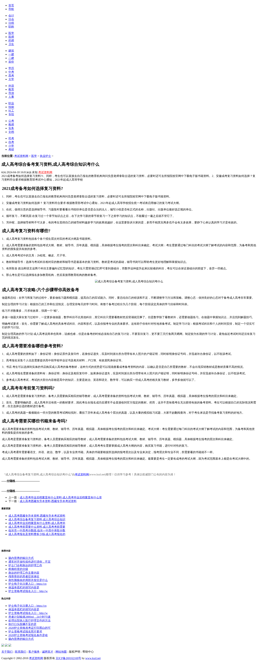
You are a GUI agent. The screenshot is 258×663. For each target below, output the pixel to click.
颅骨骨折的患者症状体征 (23, 576)
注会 (11, 19)
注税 (11, 22)
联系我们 (20, 651)
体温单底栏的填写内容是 (23, 587)
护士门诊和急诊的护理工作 (25, 565)
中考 (11, 71)
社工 (11, 110)
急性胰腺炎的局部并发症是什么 (28, 580)
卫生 (11, 44)
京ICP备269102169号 (68, 658)
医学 (11, 33)
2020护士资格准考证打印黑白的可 (29, 627)
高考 (11, 75)
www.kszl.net (93, 658)
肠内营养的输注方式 (21, 557)
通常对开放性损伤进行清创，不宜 (29, 561)
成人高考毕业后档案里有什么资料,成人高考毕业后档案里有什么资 (61, 497)
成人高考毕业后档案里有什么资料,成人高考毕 (36, 523)
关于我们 (7, 651)
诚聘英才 (47, 651)
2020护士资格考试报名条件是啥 (28, 635)
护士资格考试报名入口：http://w (28, 591)
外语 (11, 85)
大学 (11, 79)
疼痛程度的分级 (18, 569)
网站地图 (61, 651)
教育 (11, 89)
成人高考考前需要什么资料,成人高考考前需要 (36, 526)
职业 (11, 103)
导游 (11, 93)
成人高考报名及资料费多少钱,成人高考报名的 (36, 534)
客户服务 (34, 651)
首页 (11, 5)
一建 (11, 54)
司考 (11, 138)
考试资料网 (21, 155)
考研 (11, 149)
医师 (11, 36)
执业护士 (45, 155)
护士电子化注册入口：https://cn (27, 583)
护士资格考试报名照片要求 (25, 631)
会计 (11, 15)
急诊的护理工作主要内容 (23, 572)
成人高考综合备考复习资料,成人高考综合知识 (36, 519)
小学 (11, 145)
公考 (11, 120)
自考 (11, 142)
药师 (11, 40)
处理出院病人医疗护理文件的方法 (29, 620)
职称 (11, 26)
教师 (11, 124)
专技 (11, 114)
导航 (11, 9)
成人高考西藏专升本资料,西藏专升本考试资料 (48, 501)
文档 (11, 131)
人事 (11, 96)
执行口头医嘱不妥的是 (22, 624)
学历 (11, 68)
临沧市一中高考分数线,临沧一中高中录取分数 (36, 530)
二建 (11, 58)
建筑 (11, 50)
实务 (11, 128)
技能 (11, 106)
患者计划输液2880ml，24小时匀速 (29, 616)
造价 (11, 61)
